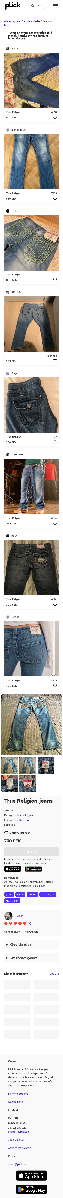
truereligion (12, 900)
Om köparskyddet (24, 958)
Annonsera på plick (19, 1148)
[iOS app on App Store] (12, 869)
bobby (32, 894)
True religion (47, 894)
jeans (9, 894)
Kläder (36, 21)
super (20, 894)
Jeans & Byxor (25, 815)
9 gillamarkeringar (19, 832)
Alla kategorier (12, 21)
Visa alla (54, 973)
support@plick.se (18, 1131)
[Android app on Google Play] (33, 869)
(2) (29, 923)
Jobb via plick (16, 1139)
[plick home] (13, 5)
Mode (26, 21)
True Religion (21, 820)
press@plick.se (17, 1164)
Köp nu (31, 852)
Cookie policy (16, 1101)
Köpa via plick (20, 945)
